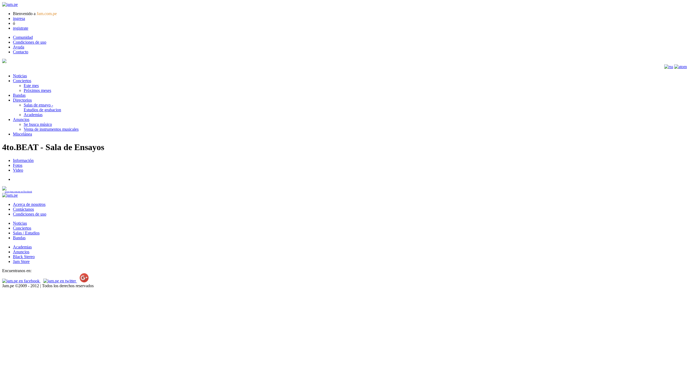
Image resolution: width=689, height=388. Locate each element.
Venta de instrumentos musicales (51, 129)
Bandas (19, 95)
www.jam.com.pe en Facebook (18, 191)
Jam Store (21, 261)
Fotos (17, 165)
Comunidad (23, 37)
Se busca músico (38, 124)
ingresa (19, 18)
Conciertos (22, 80)
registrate (20, 28)
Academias (33, 114)
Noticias (20, 76)
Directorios (22, 100)
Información (23, 160)
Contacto (20, 52)
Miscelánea (22, 134)
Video (18, 170)
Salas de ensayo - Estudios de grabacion (42, 107)
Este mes (31, 85)
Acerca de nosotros (29, 204)
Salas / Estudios (26, 233)
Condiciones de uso (29, 42)
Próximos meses (37, 90)
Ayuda (18, 47)
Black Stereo (24, 256)
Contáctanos (23, 209)
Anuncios (21, 119)
